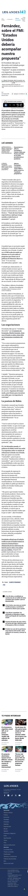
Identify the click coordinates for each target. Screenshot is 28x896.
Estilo (5, 835)
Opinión (6, 831)
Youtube (19, 795)
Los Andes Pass (8, 849)
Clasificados (7, 854)
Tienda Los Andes (9, 852)
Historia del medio (9, 863)
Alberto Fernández (14, 582)
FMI (4, 584)
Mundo (6, 829)
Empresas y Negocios (9, 833)
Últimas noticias (8, 812)
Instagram (8, 795)
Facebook (5, 795)
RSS (5, 861)
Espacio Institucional (9, 845)
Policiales (6, 822)
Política (6, 815)
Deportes (6, 824)
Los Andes (3, 19)
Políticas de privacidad (10, 859)
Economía (10, 19)
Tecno (5, 840)
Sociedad (6, 819)
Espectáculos (7, 826)
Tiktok (12, 795)
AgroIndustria (7, 838)
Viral (5, 842)
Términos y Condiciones (10, 856)
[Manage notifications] (24, 889)
